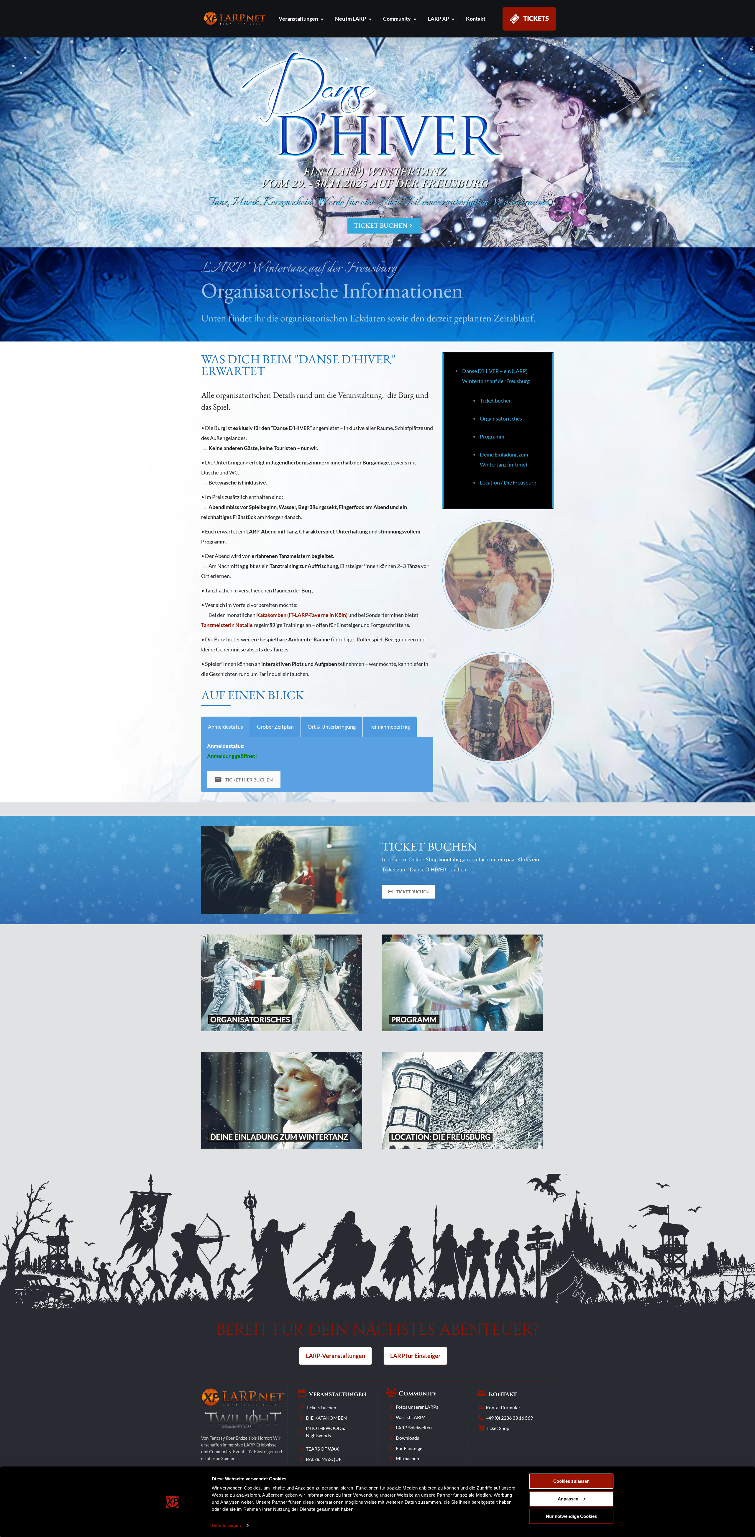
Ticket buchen (496, 400)
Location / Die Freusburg (508, 482)
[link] (234, 19)
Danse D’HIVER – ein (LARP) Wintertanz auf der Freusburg (496, 376)
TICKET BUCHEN (384, 225)
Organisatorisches (501, 418)
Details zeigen (226, 1525)
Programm (492, 436)
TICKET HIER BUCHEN (249, 779)
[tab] (225, 727)
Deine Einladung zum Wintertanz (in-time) (504, 459)
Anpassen (568, 1498)
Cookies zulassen (571, 1481)
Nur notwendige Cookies (571, 1516)
